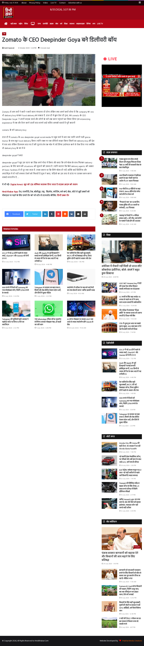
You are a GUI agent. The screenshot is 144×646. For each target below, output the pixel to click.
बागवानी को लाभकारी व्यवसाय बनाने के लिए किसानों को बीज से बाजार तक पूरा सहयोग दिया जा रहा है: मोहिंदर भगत (130, 574)
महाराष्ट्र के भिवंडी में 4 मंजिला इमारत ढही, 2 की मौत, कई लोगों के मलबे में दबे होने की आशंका (130, 218)
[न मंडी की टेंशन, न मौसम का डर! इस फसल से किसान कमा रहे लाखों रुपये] (109, 622)
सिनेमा (88, 23)
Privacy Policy (34, 2)
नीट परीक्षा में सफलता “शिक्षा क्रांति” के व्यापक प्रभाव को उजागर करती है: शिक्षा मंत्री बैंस (130, 313)
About (24, 2)
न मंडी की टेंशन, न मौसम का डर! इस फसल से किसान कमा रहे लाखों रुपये (130, 621)
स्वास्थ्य (71, 23)
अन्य (94, 23)
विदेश (26, 23)
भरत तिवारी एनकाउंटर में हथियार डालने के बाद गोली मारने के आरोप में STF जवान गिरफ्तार (130, 178)
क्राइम (51, 23)
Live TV (53, 2)
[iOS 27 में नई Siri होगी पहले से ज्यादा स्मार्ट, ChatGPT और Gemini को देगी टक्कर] (16, 242)
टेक (4, 33)
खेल (56, 23)
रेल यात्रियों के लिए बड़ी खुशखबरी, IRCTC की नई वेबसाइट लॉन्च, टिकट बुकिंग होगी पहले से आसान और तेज (79, 256)
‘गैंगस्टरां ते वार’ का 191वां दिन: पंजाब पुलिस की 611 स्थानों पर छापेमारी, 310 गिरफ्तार (129, 205)
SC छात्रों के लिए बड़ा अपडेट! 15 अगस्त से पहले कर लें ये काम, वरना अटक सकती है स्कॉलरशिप (130, 299)
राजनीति (45, 23)
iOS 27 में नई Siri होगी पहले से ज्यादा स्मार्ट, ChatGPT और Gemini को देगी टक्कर (15, 256)
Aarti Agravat (9, 48)
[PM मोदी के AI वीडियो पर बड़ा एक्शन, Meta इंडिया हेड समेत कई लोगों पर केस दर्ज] (109, 193)
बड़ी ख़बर (14, 23)
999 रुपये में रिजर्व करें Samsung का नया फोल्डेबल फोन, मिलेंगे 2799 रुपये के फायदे (15, 290)
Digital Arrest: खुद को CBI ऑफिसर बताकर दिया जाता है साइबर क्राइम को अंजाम (44, 184)
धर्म (61, 23)
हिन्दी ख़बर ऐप (63, 195)
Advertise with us (75, 2)
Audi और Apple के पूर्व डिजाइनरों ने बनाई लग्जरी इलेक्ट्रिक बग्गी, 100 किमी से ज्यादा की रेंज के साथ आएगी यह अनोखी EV (48, 257)
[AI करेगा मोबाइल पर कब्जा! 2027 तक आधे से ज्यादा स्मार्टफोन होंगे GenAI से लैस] (81, 309)
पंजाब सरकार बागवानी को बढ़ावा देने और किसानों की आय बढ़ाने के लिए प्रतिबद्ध (120, 556)
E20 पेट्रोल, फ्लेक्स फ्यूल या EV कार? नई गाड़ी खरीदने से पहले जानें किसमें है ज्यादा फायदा (130, 472)
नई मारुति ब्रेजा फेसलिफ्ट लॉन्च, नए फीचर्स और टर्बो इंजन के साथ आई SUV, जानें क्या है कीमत (130, 459)
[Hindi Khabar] (8, 12)
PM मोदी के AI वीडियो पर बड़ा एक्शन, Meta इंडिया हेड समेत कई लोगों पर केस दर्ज (129, 191)
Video (45, 2)
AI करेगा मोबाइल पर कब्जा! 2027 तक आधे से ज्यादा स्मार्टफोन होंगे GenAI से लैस (80, 322)
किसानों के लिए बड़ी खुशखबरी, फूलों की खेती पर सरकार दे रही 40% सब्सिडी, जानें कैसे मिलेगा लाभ (130, 606)
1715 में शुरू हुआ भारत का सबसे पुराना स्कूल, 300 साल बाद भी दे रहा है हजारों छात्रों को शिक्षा (130, 326)
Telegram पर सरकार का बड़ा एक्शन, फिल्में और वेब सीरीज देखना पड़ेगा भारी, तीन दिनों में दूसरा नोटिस (48, 290)
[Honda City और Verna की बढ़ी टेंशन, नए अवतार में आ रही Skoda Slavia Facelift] (109, 447)
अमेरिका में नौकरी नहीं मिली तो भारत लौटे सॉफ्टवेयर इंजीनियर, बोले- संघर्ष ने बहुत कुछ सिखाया (122, 269)
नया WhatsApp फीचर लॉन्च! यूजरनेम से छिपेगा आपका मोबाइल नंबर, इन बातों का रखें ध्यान (48, 322)
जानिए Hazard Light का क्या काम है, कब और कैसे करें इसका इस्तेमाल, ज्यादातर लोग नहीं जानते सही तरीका (130, 503)
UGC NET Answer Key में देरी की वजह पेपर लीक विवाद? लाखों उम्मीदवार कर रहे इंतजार (130, 286)
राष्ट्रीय (20, 23)
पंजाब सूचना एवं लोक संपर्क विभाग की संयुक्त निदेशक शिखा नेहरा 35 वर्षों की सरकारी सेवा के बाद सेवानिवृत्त (130, 163)
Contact (62, 2)
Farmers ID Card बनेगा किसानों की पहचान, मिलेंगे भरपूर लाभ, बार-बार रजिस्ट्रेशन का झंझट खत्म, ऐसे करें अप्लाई (130, 590)
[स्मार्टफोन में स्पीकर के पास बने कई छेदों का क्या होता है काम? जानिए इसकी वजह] (81, 277)
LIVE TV (100, 23)
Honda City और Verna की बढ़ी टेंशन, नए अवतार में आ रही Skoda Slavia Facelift (129, 446)
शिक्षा (66, 23)
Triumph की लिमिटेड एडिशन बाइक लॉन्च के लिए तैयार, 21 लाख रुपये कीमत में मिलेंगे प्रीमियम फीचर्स (129, 487)
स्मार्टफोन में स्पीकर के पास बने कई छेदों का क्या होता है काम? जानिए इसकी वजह (81, 289)
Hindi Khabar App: (10, 191)
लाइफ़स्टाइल (80, 23)
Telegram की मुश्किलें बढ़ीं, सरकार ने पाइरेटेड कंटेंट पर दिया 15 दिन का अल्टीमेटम (15, 322)
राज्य (39, 23)
